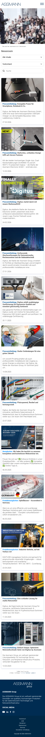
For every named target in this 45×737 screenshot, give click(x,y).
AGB (22, 721)
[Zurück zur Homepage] (11, 3)
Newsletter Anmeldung (22, 730)
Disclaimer (22, 723)
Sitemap (22, 727)
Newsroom (22, 46)
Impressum (22, 719)
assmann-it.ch (14, 46)
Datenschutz (22, 725)
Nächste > (28, 673)
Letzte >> (33, 673)
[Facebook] (10, 712)
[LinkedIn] (7, 712)
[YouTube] (3, 712)
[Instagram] (13, 712)
